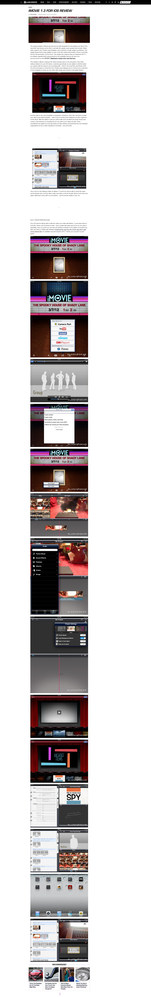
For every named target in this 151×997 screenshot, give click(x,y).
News (42, 2)
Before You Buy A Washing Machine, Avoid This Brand (81, 985)
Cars (54, 2)
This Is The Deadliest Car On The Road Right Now (35, 985)
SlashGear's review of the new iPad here (62, 58)
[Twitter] (109, 2)
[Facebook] (106, 2)
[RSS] (118, 2)
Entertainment (64, 2)
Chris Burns (33, 14)
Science (82, 2)
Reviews (97, 2)
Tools (90, 2)
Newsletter (126, 2)
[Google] (112, 2)
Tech (48, 2)
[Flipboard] (115, 2)
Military (74, 2)
